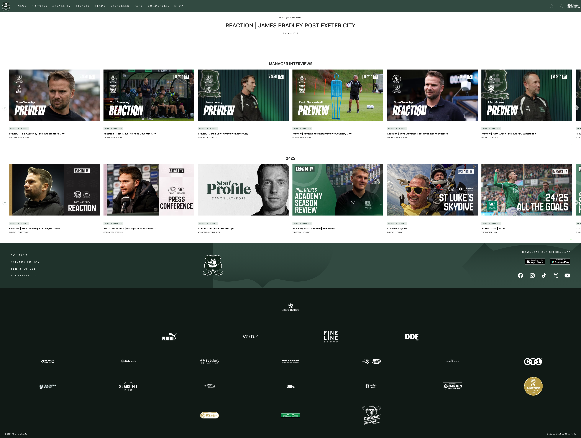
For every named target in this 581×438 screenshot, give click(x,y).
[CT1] (533, 361)
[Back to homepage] (6, 6)
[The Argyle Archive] (290, 415)
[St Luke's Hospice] (209, 361)
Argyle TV (62, 6)
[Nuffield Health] (371, 386)
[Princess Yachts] (452, 361)
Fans (139, 6)
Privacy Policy (25, 262)
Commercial (159, 6)
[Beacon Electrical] (47, 361)
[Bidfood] (209, 386)
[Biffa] (290, 386)
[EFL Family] (209, 415)
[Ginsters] (371, 361)
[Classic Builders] (290, 307)
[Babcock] (128, 361)
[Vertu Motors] (250, 336)
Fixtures (40, 6)
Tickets (83, 6)
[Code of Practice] (533, 386)
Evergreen (120, 6)
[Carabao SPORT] (371, 415)
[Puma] (169, 336)
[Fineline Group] (331, 336)
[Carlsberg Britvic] (47, 386)
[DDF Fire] (411, 336)
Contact (19, 255)
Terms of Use (23, 268)
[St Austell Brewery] (128, 386)
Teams (100, 6)
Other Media (570, 434)
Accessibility (24, 275)
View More (562, 145)
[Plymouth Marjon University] (452, 386)
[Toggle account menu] (551, 6)
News (22, 6)
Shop (179, 6)
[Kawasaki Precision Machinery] (290, 361)
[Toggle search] (561, 6)
